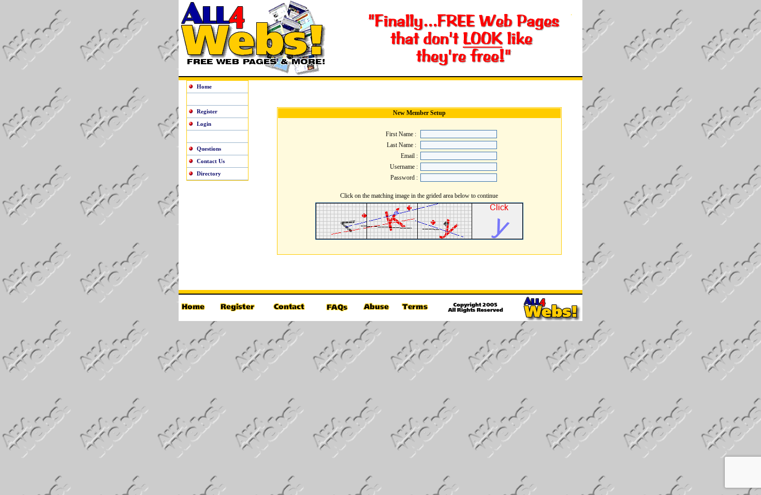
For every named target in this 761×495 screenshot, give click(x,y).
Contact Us (211, 161)
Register (207, 111)
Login (204, 124)
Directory (209, 173)
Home (204, 86)
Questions (209, 148)
